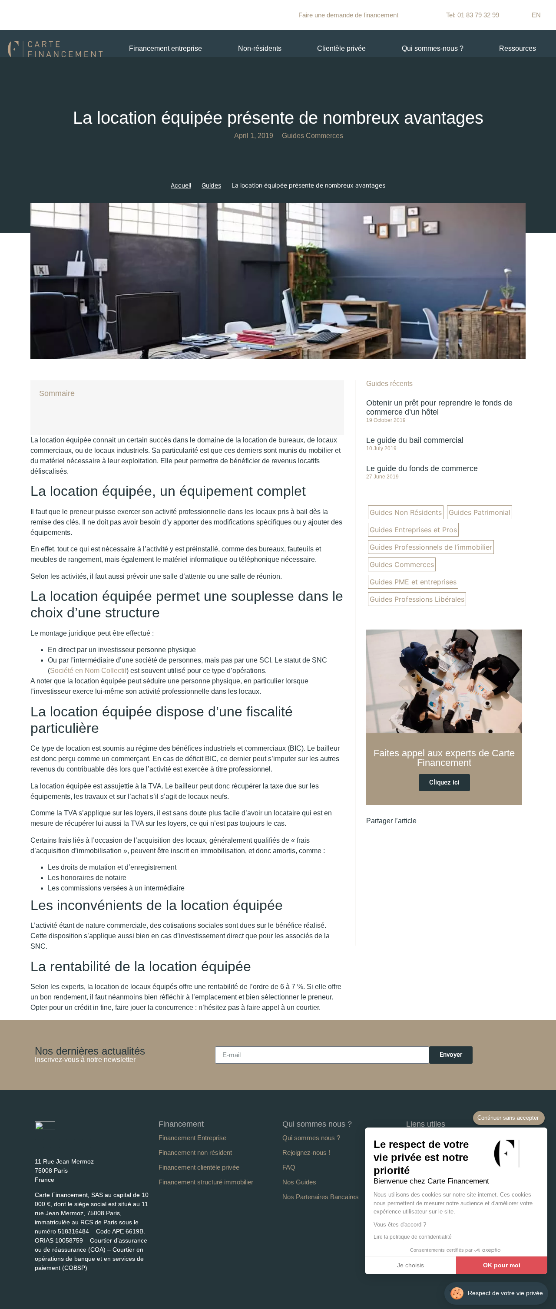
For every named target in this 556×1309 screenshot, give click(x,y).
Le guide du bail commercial (414, 440)
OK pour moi (501, 1265)
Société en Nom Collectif (88, 670)
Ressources (517, 48)
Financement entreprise (165, 48)
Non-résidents (259, 48)
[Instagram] (86, 1143)
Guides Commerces (312, 135)
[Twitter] (70, 1143)
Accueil (181, 185)
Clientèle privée (341, 48)
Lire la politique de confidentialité (413, 1237)
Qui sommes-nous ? (432, 48)
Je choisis (410, 1265)
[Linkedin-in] (39, 1143)
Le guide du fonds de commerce (422, 468)
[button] (430, 821)
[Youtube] (55, 1143)
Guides (211, 185)
